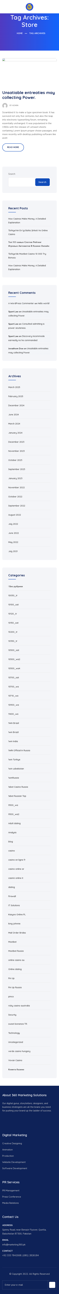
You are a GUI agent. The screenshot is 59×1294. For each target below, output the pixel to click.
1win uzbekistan (16, 768)
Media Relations (10, 1202)
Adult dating (14, 823)
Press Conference (11, 1196)
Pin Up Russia (15, 987)
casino (11, 850)
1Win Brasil (13, 723)
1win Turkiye (14, 759)
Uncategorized (15, 1042)
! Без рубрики (15, 586)
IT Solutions (14, 905)
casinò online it (15, 878)
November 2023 (16, 451)
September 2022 (16, 505)
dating (11, 887)
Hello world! (43, 303)
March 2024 (14, 423)
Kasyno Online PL (17, 914)
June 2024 (13, 414)
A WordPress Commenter (21, 303)
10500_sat (13, 650)
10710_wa (13, 695)
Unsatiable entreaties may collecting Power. (28, 95)
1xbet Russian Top (17, 796)
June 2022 (13, 533)
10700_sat (13, 677)
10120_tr (12, 613)
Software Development (14, 1168)
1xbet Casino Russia (18, 787)
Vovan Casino (15, 1060)
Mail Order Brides (17, 932)
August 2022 (14, 514)
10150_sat (13, 622)
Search (11, 173)
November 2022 (16, 487)
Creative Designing (12, 1143)
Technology (14, 1033)
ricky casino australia (19, 1005)
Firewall (12, 896)
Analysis (12, 832)
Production (8, 1155)
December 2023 (16, 442)
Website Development (14, 1162)
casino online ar (16, 869)
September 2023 (16, 469)
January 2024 (15, 432)
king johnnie (14, 923)
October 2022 (15, 496)
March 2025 (14, 387)
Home (19, 33)
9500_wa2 (13, 814)
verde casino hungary (19, 1051)
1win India (13, 741)
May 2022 (13, 542)
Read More (13, 147)
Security (12, 1014)
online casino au (16, 960)
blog (10, 841)
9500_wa (13, 805)
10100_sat (13, 604)
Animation (7, 1149)
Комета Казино (16, 1069)
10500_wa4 (14, 668)
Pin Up (11, 978)
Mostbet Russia (16, 951)
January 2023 (15, 478)
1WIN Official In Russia (19, 750)
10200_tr (13, 632)
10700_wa (13, 686)
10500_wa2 (14, 659)
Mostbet (12, 941)
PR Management (10, 1190)
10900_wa (13, 705)
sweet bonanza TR (17, 1024)
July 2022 (13, 524)
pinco (11, 996)
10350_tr (12, 641)
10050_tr (13, 595)
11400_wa (13, 714)
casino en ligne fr (17, 859)
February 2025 (15, 396)
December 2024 (16, 405)
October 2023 (15, 460)
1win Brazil (13, 732)
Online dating (15, 969)
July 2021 (13, 551)
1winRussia (13, 777)
